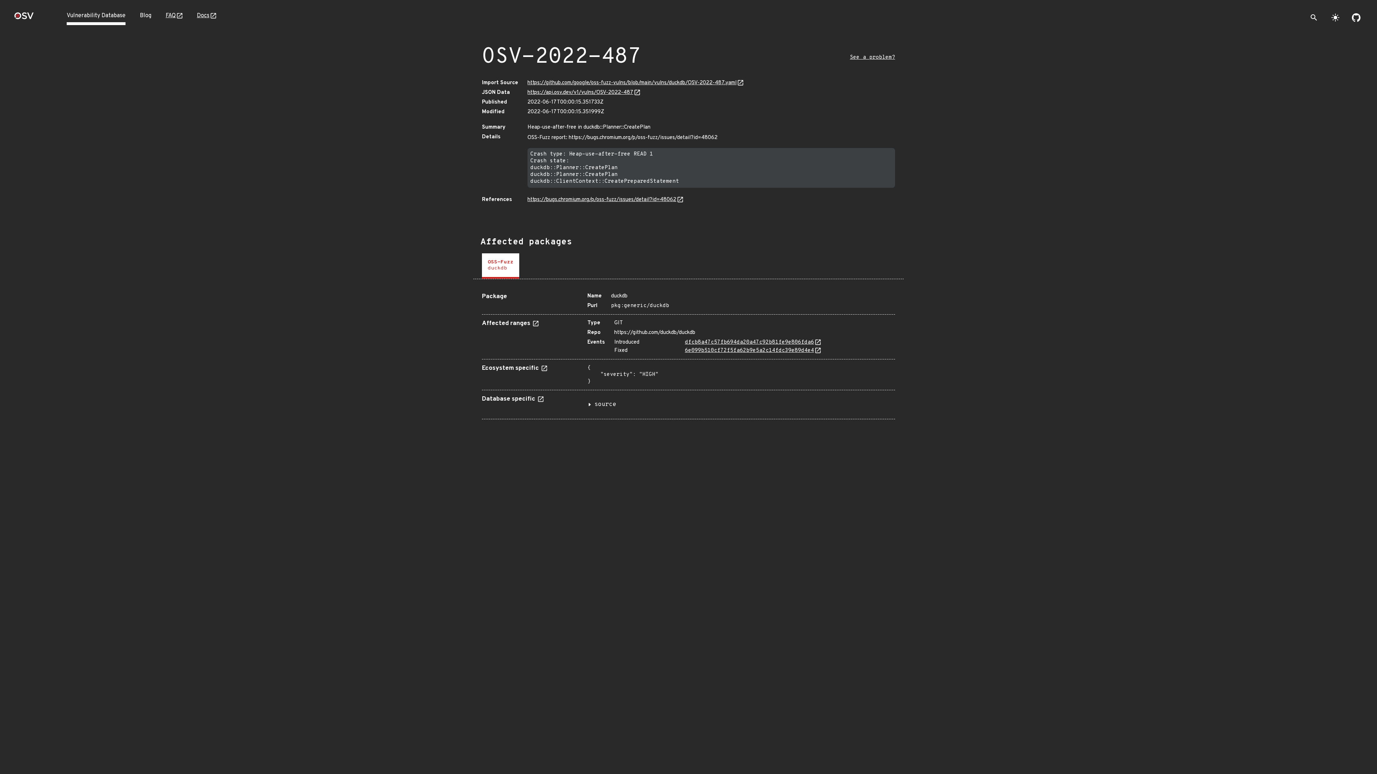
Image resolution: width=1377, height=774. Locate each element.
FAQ (171, 15)
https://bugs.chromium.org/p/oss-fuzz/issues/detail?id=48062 (601, 199)
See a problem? (872, 57)
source (605, 404)
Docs (203, 15)
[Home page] (24, 18)
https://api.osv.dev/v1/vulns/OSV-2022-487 (580, 92)
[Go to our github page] (1356, 17)
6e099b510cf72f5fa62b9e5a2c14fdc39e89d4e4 (749, 350)
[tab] (500, 266)
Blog (145, 15)
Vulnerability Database (96, 15)
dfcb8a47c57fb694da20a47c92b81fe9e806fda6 (749, 342)
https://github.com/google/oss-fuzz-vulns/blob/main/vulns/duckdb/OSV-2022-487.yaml (632, 83)
